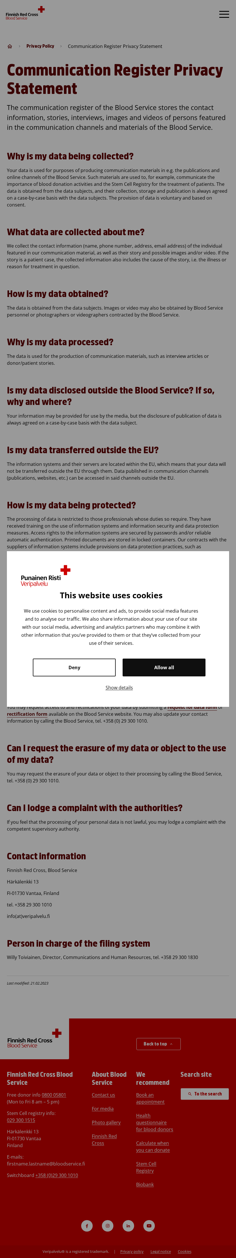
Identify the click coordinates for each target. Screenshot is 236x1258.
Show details (119, 687)
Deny (74, 667)
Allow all (164, 667)
